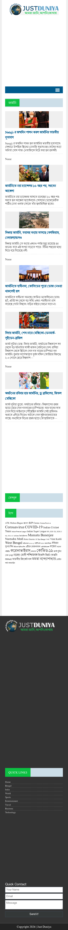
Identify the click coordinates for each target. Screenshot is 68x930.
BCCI (26, 523)
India (7, 789)
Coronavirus (14, 527)
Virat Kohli (56, 538)
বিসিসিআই (8, 559)
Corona (36, 523)
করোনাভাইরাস (20, 550)
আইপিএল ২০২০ (39, 543)
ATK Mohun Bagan (14, 523)
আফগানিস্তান (48, 543)
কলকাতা (33, 551)
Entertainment (11, 801)
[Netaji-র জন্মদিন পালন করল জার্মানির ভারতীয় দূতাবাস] (34, 126)
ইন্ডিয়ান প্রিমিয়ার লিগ (19, 547)
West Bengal (13, 543)
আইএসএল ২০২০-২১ (28, 543)
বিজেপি (41, 554)
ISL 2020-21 (58, 531)
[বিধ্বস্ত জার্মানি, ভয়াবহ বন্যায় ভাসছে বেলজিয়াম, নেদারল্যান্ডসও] (34, 226)
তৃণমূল (11, 555)
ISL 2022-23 (9, 536)
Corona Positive (45, 523)
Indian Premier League (19, 531)
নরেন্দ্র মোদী (20, 555)
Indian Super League (36, 531)
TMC (48, 539)
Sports (8, 797)
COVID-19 (34, 526)
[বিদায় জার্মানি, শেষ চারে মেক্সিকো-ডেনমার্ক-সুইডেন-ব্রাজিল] (34, 327)
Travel (8, 804)
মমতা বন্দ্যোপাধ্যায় (44, 559)
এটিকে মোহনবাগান (33, 546)
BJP (31, 522)
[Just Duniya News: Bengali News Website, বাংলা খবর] (34, 9)
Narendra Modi (14, 539)
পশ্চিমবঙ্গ (32, 555)
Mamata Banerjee (40, 535)
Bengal (8, 785)
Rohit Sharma (29, 539)
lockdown (23, 535)
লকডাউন (11, 563)
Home (8, 782)
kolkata (16, 536)
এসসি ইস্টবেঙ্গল (45, 547)
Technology (10, 812)
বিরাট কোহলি (51, 554)
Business (9, 808)
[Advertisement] (34, 49)
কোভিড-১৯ (45, 550)
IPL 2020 (50, 531)
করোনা (53, 546)
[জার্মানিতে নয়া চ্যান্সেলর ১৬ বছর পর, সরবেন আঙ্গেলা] (34, 180)
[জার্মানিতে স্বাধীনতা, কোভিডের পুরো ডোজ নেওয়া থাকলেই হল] (34, 280)
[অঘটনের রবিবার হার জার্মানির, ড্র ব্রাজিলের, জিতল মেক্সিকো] (34, 387)
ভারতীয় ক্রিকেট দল (21, 559)
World (8, 793)
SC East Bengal (40, 539)
